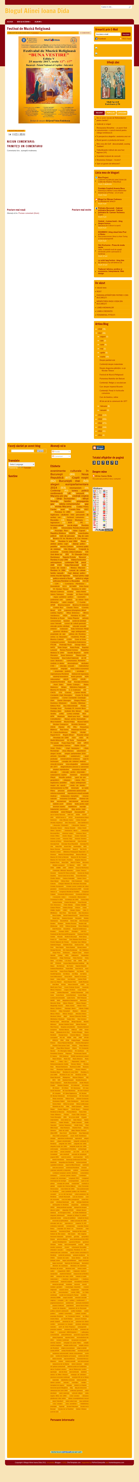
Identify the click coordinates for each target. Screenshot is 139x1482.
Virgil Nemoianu (72, 748)
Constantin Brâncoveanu (65, 894)
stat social (85, 801)
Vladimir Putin (76, 1127)
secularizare (61, 801)
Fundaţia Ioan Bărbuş (79, 942)
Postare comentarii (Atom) (28, 213)
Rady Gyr (63, 1061)
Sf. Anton (56, 1088)
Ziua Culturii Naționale (70, 658)
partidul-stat (69, 1303)
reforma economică (57, 793)
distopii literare (81, 1210)
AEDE (78, 814)
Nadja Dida (71, 1019)
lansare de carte (63, 1258)
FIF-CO (83, 931)
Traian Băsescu (55, 1114)
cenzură (80, 493)
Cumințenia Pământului (74, 584)
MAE (58, 1000)
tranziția (69, 1385)
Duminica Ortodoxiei (58, 703)
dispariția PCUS (68, 1210)
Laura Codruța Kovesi (72, 987)
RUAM (82, 732)
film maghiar (82, 1234)
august (103, 337)
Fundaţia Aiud (55, 708)
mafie (52, 1271)
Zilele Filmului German (79, 1130)
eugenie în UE (81, 1223)
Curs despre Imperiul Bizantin (111, 387)
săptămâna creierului (67, 1380)
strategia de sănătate (78, 1374)
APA (51, 817)
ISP (51, 963)
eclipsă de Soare (83, 1218)
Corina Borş (85, 899)
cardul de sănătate (79, 621)
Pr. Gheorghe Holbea (65, 1051)
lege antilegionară (79, 631)
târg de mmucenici (80, 1388)
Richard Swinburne (62, 1067)
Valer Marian (77, 1120)
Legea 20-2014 (69, 989)
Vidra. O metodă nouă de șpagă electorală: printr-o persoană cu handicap (110, 252)
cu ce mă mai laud (65, 1194)
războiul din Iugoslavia (80, 674)
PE (81, 523)
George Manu (80, 645)
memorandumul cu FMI (59, 788)
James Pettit (82, 979)
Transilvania (81, 740)
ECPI (61, 926)
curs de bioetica (78, 1196)
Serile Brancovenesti (70, 1082)
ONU (80, 1029)
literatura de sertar (56, 1268)
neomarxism (75, 488)
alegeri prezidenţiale (64, 1141)
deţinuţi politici (79, 544)
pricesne (61, 791)
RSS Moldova (64, 1056)
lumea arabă (82, 1268)
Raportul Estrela (69, 557)
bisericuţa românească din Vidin (76, 1159)
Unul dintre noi (66, 1120)
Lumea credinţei (73, 714)
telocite (66, 1382)
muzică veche (63, 1289)
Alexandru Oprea (56, 828)
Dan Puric (63, 913)
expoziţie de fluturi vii (65, 1228)
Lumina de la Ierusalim (57, 998)
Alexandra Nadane (78, 825)
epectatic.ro (68, 1223)
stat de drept (63, 1372)
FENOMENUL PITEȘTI (106, 315)
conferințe (83, 1175)
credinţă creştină (80, 496)
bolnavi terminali (81, 1162)
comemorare (85, 1170)
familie (67, 501)
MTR (52, 716)
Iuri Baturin (71, 979)
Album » (38, 22)
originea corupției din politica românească (67, 1300)
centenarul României (72, 1167)
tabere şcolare (55, 1382)
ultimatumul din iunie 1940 (58, 1390)
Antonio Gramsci (80, 838)
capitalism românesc (56, 1165)
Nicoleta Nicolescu (79, 724)
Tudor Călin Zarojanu (79, 1114)
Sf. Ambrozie (75, 1085)
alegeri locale (55, 753)
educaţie (53, 772)
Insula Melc (69, 968)
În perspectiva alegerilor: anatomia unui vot (113, 136)
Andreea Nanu (81, 833)
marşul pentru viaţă (81, 576)
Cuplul (100, 215)
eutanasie (64, 629)
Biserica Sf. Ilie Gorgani (78, 857)
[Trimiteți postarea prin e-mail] (9, 134)
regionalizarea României (59, 674)
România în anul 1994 (68, 541)
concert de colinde (77, 570)
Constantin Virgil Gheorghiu (61, 695)
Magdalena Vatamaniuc (70, 1000)
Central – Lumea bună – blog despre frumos (110, 222)
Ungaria (84, 1117)
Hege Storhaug (65, 958)
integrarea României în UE (76, 1250)
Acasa (10, 22)
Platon (74, 1048)
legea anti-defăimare (69, 1260)
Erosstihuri (67, 929)
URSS (86, 743)
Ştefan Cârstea (81, 1409)
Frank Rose (63, 939)
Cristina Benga (67, 907)
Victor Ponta (55, 748)
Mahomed (83, 1000)
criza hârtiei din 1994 (67, 1189)
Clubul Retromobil (72, 565)
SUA (74, 737)
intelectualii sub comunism (58, 1252)
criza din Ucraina (56, 764)
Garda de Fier (79, 944)
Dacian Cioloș (75, 910)
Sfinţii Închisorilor (65, 498)
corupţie (70, 594)
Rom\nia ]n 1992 (75, 1067)
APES (74, 679)
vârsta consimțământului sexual (78, 1398)
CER (78, 865)
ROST (99, 292)
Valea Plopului (73, 618)
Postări (57, 452)
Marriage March (70, 1008)
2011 (100, 435)
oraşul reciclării (67, 1297)
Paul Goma (64, 729)
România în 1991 (78, 615)
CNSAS (71, 867)
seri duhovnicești (83, 1361)
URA (65, 1117)
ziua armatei (57, 1403)
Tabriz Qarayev (76, 1106)
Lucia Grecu (60, 995)
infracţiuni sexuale (56, 1250)
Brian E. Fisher (75, 862)
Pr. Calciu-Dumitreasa (58, 732)
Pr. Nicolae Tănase (60, 589)
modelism (69, 1284)
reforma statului (55, 1342)
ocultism (83, 1295)
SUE (81, 737)
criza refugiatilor (72, 764)
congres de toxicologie (58, 1178)
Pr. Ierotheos (79, 1051)
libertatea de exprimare (78, 1265)
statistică (83, 1372)
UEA (79, 743)
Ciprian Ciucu (81, 878)
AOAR (84, 814)
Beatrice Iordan (55, 852)
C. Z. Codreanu (74, 690)
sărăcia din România (77, 634)
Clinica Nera (65, 881)
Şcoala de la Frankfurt (65, 1409)
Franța (83, 706)
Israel (52, 979)
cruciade (53, 1194)
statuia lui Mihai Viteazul (58, 1374)
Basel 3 (75, 849)
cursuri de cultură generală (75, 623)
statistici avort (58, 804)
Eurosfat (74, 931)
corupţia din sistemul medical (74, 761)
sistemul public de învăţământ (77, 1366)
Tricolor (66, 1114)
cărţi (72, 1202)
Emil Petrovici (57, 929)
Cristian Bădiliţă (81, 905)
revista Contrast (66, 547)
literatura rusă (70, 1268)
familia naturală (56, 573)
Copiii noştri (80, 477)
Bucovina (86, 862)
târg (71, 1388)
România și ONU (81, 1074)
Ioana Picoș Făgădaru (67, 971)
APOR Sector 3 (61, 817)
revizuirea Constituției (68, 798)
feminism (73, 775)
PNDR (69, 1037)
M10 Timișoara (81, 998)
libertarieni (85, 1263)
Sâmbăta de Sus (58, 1106)
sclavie (61, 1361)
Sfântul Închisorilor (78, 560)
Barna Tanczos (55, 849)
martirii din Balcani (65, 1273)
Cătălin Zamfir (55, 910)
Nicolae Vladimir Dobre (66, 1024)
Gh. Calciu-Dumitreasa (70, 950)
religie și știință (81, 1348)
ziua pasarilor (80, 812)
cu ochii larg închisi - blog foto (111, 260)
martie (103, 357)
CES (84, 865)
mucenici (77, 1284)
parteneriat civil (56, 600)
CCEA (69, 639)
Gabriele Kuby (67, 944)
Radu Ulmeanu (77, 1058)
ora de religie (72, 525)
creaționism (75, 1183)
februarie (104, 406)
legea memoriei (84, 1260)
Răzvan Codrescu (57, 591)
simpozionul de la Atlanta (61, 1364)
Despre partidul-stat (107, 360)
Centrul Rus (58, 607)
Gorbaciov (66, 952)
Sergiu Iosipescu (55, 1082)
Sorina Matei (57, 1104)
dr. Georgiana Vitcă (64, 1212)
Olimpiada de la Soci (62, 1032)
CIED (52, 867)
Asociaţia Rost (61, 531)
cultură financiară (64, 1196)
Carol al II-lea (80, 639)
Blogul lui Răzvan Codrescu (110, 199)
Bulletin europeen (58, 865)
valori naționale (64, 1393)
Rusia (83, 541)
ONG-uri (74, 1029)
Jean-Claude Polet (70, 982)
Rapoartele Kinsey (78, 1061)
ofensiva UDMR (55, 1297)
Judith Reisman (84, 982)
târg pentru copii (78, 809)
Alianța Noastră (70, 828)
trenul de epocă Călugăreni (59, 1388)
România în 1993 (62, 512)
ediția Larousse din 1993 (78, 1220)
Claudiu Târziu (72, 607)
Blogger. (58, 1462)
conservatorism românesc (70, 759)
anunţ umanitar (65, 1151)
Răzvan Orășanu (78, 1077)
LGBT (82, 984)
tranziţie (83, 806)
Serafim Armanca (81, 1080)
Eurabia (52, 931)
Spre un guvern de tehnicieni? (108, 164)
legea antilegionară (78, 783)
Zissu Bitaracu (67, 751)
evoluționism (70, 1226)
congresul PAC (74, 1178)
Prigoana (68, 1053)
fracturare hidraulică (56, 1236)
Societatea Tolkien (59, 1101)
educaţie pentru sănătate (59, 626)
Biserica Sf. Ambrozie (81, 605)
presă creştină (55, 1321)
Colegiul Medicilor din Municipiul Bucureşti (72, 883)
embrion (53, 629)
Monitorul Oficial (55, 1016)
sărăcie (69, 804)
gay (87, 504)
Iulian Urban (61, 979)
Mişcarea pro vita (58, 496)
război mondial (57, 1358)
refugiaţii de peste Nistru (72, 1342)
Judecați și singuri (104, 124)
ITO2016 (58, 963)
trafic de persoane (67, 536)
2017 (100, 333)
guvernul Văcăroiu (60, 631)
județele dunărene (79, 1255)
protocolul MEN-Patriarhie (68, 1332)
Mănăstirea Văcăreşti (57, 1019)
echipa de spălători (69, 1218)
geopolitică (54, 780)
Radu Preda (74, 647)
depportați (75, 1204)
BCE (85, 846)
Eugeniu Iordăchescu (79, 929)
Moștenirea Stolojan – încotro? (109, 160)
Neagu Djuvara (76, 1021)
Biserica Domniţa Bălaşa (66, 854)
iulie (102, 341)
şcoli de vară (54, 1411)
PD (69, 727)
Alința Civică (82, 828)
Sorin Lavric (85, 1101)
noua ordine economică (80, 668)
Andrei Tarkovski (80, 836)
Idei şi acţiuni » (24, 22)
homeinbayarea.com (116, 1462)
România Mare (55, 1072)
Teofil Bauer (76, 1109)
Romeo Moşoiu (81, 1069)
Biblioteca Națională (78, 687)
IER (67, 554)
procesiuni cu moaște (65, 1324)
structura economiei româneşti (60, 1377)
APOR (52, 605)
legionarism (54, 523)
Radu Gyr (67, 1058)
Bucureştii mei (69, 480)
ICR (59, 610)
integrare (67, 780)
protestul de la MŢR (71, 1329)
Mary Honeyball (64, 1011)
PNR (80, 1037)
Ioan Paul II (79, 968)
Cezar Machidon (81, 875)
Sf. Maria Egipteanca (70, 1093)
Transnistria (54, 658)
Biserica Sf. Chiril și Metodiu (59, 857)
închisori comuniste (75, 517)
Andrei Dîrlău (54, 836)
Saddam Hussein (68, 1080)
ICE (75, 960)
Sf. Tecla (70, 740)
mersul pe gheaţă (58, 1284)
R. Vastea (53, 1056)
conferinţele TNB (71, 562)
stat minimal (73, 801)
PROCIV (55, 1040)
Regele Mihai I (68, 735)
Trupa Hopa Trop (68, 743)
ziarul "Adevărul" (58, 1401)
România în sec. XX (66, 1074)
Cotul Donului (82, 902)
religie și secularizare (67, 1348)
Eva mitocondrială (70, 706)
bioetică (67, 621)
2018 (100, 329)
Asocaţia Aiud (54, 844)
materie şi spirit (81, 1276)
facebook (79, 1228)
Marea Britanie (68, 1003)
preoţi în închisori (80, 1319)
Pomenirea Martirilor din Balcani (112, 379)
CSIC (59, 565)
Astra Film (59, 846)
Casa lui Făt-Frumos (82, 867)
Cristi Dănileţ (68, 905)
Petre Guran (84, 586)
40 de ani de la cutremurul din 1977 (113, 401)
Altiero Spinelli (55, 830)
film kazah (71, 1234)
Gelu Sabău (60, 947)
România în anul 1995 (59, 560)
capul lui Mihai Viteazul (73, 1165)
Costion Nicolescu (70, 902)
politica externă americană (59, 1311)
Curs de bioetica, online (109, 397)
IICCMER (73, 586)
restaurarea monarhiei (69, 796)
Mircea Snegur (68, 1013)
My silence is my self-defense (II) (110, 263)
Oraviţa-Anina (63, 1035)
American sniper (68, 833)
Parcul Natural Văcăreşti (65, 1043)
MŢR (65, 615)
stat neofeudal (74, 1372)
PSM (67, 1040)
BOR (70, 523)
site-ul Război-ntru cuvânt (77, 1369)
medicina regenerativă (70, 1279)
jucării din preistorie (65, 1255)
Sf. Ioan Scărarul (83, 1090)
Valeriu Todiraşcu (57, 594)
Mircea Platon (55, 1013)
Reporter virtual (83, 735)
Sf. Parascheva (72, 1096)
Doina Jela (73, 921)
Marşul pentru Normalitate (75, 719)
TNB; (67, 1106)
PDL (75, 727)
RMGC (73, 732)
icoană (80, 1244)
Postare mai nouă (16, 209)
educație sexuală (79, 626)
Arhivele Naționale (69, 841)
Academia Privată (78, 637)
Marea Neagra (81, 1003)
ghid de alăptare (62, 1239)
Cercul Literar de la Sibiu (66, 875)
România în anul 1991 (70, 1072)
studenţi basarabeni (60, 676)
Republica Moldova (58, 533)
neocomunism (63, 1292)
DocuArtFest (64, 921)
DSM (65, 910)
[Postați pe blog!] (16, 134)
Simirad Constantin (83, 1098)
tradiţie (84, 1382)
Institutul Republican (56, 968)
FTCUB (53, 645)
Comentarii (58, 456)
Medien (75, 1011)
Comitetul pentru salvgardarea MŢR (70, 889)
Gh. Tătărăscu (84, 950)
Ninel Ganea (54, 1027)
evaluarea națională (56, 1226)
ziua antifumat (84, 1401)
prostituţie (80, 671)
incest (67, 1247)
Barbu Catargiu (73, 684)
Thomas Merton (72, 1112)
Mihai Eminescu (73, 613)
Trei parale (54, 743)
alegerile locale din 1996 (78, 1146)
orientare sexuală (80, 1297)
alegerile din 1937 (65, 1143)
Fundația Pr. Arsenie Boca (75, 708)
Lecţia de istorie (57, 568)
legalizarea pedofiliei (58, 783)
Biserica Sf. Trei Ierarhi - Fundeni (61, 860)
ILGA (84, 565)
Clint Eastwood (77, 881)
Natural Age (65, 1021)
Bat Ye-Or (83, 849)
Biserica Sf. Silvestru (58, 690)
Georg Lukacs (82, 947)
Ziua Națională (84, 1133)
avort (63, 509)
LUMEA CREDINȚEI (105, 311)
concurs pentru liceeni (68, 1175)
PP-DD (86, 1037)
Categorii (122, 113)
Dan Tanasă (72, 913)
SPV (54, 1080)
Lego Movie (82, 989)
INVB (80, 960)
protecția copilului (56, 1329)
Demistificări (55, 586)
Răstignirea (66, 1077)
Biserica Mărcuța (81, 854)
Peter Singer (62, 647)
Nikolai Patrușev (81, 1024)
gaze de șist (80, 777)
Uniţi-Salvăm (54, 1120)
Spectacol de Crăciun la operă (109, 226)
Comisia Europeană (56, 886)
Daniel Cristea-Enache (70, 915)
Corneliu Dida (74, 509)
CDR (57, 584)
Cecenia (53, 873)
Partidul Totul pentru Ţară (61, 1045)
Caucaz (68, 692)
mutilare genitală (56, 1287)
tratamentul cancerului (59, 809)
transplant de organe (57, 1385)
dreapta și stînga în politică (76, 1215)
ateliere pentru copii (59, 544)
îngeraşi (61, 1406)
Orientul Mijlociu (75, 1035)
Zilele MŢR (53, 1133)
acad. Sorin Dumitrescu (78, 1136)
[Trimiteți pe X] (18, 134)
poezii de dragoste (59, 1308)
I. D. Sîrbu (59, 960)
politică (69, 600)
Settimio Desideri (63, 1085)
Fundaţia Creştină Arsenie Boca (111, 188)
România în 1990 (79, 589)
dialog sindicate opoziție (64, 1207)
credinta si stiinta (57, 663)
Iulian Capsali (79, 531)
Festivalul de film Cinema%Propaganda (62, 934)
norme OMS (75, 1292)
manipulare (53, 1273)
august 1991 (54, 1157)
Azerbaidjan (77, 846)
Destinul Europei (67, 918)
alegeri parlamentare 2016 (75, 753)
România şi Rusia (57, 618)
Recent (99, 113)
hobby (60, 1244)
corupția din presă (63, 1183)
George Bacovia (55, 950)
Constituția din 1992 (71, 899)
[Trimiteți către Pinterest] (24, 134)
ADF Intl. (70, 814)
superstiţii (56, 1380)
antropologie (82, 1149)
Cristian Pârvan (55, 907)
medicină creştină (66, 1281)
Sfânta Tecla (70, 1098)
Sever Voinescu (67, 655)
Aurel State (58, 684)
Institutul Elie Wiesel (73, 711)
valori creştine (67, 602)
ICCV (65, 586)
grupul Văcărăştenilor (59, 1242)
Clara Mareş (54, 881)
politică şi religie (82, 578)
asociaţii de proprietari (79, 1154)
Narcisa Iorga (54, 1021)
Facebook (102, 39)
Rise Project (103, 177)
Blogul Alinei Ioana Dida (37, 10)
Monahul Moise (81, 1013)
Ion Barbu (80, 971)
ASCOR (86, 581)
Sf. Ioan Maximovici (69, 1090)
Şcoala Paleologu (72, 1406)
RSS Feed (126, 39)
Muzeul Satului (83, 722)
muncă (84, 1284)
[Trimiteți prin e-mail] (13, 134)
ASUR (83, 679)
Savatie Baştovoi (74, 653)
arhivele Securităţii (58, 756)
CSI (60, 692)
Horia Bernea (77, 958)
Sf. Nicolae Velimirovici (57, 1096)
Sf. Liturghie (56, 1093)
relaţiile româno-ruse (70, 1345)
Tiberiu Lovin (81, 655)
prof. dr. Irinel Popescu (67, 1327)
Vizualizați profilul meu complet (107, 479)
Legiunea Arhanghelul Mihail (75, 610)
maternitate (54, 1279)
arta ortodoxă (64, 1154)
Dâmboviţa (53, 926)
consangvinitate (74, 1181)
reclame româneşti (63, 1340)
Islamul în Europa (80, 976)
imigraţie (64, 668)
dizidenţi (53, 1212)
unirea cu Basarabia (58, 637)
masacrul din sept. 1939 (65, 1276)
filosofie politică (65, 777)
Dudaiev (60, 923)
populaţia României (56, 1316)
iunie (102, 345)
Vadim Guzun (80, 745)
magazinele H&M (64, 1271)
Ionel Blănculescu (56, 976)
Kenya (63, 984)
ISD (85, 960)
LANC (61, 714)
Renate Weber (76, 1064)
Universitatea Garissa (62, 745)
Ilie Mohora (60, 966)
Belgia (63, 687)
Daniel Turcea (84, 915)
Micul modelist (55, 722)
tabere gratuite (81, 1380)
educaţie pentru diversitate (73, 772)
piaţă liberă (70, 1305)
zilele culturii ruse (71, 1401)
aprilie (102, 353)
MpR (65, 1016)
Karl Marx (56, 984)
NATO (52, 647)
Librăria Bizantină (62, 992)
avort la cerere (66, 1157)
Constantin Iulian (59, 897)
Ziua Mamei (73, 1133)
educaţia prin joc (56, 1223)
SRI (59, 1080)
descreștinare (73, 663)
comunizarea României (76, 660)
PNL (75, 1037)
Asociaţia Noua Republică (69, 844)
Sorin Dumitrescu (72, 1101)
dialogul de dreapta (80, 1207)
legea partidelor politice (63, 597)
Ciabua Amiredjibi (68, 878)
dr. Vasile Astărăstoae (79, 1212)
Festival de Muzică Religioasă (28, 29)
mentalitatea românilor (82, 1281)
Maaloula (61, 716)
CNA (64, 867)
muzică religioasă (16, 131)
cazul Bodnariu (56, 660)
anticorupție (54, 1149)
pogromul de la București (77, 1308)
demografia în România (60, 1204)
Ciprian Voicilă (80, 692)
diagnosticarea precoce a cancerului (75, 767)
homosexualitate (56, 525)
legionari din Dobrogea (72, 1263)
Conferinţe (55, 490)
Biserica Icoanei (64, 605)
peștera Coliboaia (58, 1305)
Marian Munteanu (75, 520)
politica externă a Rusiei (62, 578)
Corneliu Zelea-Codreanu (72, 552)
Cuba (84, 907)
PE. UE (62, 1037)
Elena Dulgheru (84, 926)
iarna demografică (70, 1244)
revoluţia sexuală (83, 1350)
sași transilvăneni (69, 1358)
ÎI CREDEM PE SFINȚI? (107, 201)
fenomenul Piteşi (64, 1231)
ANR (52, 565)
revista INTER (54, 1350)
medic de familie (77, 785)
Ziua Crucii (63, 1133)
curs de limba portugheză (70, 1199)
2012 (100, 431)
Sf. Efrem (65, 1088)
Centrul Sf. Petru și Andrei (66, 873)
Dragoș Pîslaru (80, 700)
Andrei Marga (67, 836)
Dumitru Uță (82, 923)
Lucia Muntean (71, 995)
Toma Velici (82, 1112)
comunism (80, 512)
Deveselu (78, 918)
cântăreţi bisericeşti (62, 1202)
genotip (76, 1236)
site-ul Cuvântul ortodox (58, 1369)
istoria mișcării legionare (60, 576)
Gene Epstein (70, 947)
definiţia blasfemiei (83, 1202)
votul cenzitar (74, 1396)
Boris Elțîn (65, 862)
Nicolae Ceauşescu (60, 724)
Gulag (60, 955)
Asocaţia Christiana (81, 682)
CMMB (58, 867)
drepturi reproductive (61, 769)
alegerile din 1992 (80, 1143)
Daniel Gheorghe (64, 700)
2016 (100, 415)
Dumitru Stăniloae (78, 703)
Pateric (74, 1045)
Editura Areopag (71, 926)
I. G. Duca (68, 960)
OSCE (52, 727)
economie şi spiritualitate (60, 1220)
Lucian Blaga (82, 995)
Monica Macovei (78, 568)
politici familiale (76, 1311)
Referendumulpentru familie (59, 1064)
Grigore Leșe (77, 952)
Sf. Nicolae (82, 1093)
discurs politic (54, 1210)
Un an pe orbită (74, 1117)
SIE (87, 1077)
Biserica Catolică (56, 639)
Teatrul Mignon (63, 1109)
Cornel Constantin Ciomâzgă (74, 698)
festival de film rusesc (57, 1234)
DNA (52, 700)
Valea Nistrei (81, 591)
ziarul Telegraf (66, 812)
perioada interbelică (82, 1303)
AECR (66, 679)
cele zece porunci (58, 1167)
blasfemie (53, 1162)
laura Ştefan (76, 1258)
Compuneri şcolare (57, 642)
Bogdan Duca (54, 862)
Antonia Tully (67, 838)
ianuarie (103, 410)
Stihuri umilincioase (82, 1104)
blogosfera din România (66, 1162)
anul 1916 (53, 1151)
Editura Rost (55, 706)
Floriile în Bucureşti (71, 936)
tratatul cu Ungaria (80, 1385)
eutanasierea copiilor (58, 775)
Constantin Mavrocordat (77, 897)
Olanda (61, 727)
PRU (62, 1040)
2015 (100, 419)
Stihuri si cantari (69, 1104)
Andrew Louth (55, 838)
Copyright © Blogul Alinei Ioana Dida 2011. (30, 1462)
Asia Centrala (82, 841)
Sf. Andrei (85, 1085)
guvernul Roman (75, 1242)
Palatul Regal (76, 1040)
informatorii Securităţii (79, 1247)
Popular (111, 113)
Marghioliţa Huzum (56, 1005)
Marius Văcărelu (55, 1008)
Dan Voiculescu (84, 913)
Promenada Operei (80, 1053)
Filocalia (59, 936)
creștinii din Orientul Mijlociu (66, 1186)
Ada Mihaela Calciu (66, 820)
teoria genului (76, 676)
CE (85, 690)
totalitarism (73, 806)
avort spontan (78, 1157)
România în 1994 (57, 570)
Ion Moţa (75, 974)
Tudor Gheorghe (55, 1117)
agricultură (78, 1138)
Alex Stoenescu (70, 822)
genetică (68, 1236)
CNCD (52, 692)
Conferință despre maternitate (111, 364)
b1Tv (87, 1157)
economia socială (79, 769)
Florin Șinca (82, 936)
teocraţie (75, 1382)
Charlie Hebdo (55, 878)
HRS (66, 955)
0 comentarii (85, 33)
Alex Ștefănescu (83, 822)
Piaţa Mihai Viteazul (63, 1048)
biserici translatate (58, 1159)
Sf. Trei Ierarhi (84, 1096)
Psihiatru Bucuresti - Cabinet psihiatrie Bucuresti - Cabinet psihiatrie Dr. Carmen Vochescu (111, 210)
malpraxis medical (80, 1271)
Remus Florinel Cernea (69, 650)
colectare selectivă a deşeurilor (60, 1170)
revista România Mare (68, 1350)
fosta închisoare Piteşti (80, 629)
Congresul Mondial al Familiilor (69, 891)
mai (102, 349)
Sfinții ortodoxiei (58, 1098)
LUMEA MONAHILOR (105, 308)
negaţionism (75, 1289)
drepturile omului (55, 1218)
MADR (52, 1000)
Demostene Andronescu (77, 642)
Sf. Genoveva (75, 1088)
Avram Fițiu (67, 846)
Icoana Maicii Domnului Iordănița (74, 963)
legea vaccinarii (57, 1263)
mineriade (75, 788)
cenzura (83, 1167)
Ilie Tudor (70, 966)
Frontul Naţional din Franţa (59, 942)
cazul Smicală (55, 623)
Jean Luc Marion (55, 982)
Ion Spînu (83, 974)
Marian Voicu (82, 1005)
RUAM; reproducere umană (80, 1056)
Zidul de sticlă (63, 1130)
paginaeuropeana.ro (56, 1303)
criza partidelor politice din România (74, 1191)
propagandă (82, 1327)
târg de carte (83, 536)
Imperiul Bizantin (81, 966)
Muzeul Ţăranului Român (78, 1016)
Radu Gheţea (57, 1058)
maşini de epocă (57, 785)
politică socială (81, 1313)
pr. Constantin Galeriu (73, 1316)
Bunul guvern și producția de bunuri (110, 140)
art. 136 (76, 1151)
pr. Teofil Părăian (66, 1319)
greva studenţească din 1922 (79, 1239)
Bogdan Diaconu (80, 860)
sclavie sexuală (70, 1361)
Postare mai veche (81, 209)
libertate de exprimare (60, 1265)
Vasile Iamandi (76, 1122)
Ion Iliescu (66, 974)
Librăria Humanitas (77, 992)
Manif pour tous (74, 716)
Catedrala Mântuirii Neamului (63, 870)
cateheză (86, 1165)
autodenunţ (75, 756)
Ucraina (70, 591)
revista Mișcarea (63, 506)
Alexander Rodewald (61, 825)
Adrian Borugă (81, 820)
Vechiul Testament (65, 1125)
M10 (84, 714)
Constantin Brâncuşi (82, 894)
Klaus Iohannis (73, 984)
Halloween (75, 955)
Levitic (52, 992)
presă (83, 562)
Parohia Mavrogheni (82, 1043)
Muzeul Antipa (69, 722)
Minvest (83, 1011)
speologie (53, 1372)
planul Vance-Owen (82, 1305)
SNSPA (72, 533)
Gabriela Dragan (55, 944)
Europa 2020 (63, 931)
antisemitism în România (68, 1149)
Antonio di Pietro (55, 841)
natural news (102, 288)
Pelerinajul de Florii (78, 729)
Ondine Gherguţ (77, 1032)
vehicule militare (77, 1393)
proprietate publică (63, 671)
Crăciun (77, 907)
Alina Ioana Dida (103, 476)
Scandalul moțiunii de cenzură (108, 156)
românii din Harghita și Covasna (66, 1356)
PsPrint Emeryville (98, 1462)
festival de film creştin (79, 1231)
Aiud (69, 682)
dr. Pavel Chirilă (82, 594)
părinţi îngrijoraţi (58, 1337)
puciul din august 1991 (81, 1334)
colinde (75, 1170)
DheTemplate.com (74, 1462)
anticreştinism (55, 562)
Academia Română (57, 682)
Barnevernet (66, 849)
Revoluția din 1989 (60, 737)
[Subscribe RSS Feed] (121, 39)
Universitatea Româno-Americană (75, 528)
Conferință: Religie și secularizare (113, 383)
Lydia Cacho (71, 998)
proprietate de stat (57, 634)
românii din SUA (83, 1356)
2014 (100, 423)
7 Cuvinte (81, 602)
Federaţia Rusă (65, 645)
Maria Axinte (70, 1005)
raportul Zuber (69, 1337)
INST (86, 509)
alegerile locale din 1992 (58, 1146)
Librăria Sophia (56, 613)
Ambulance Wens (71, 830)
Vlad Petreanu (65, 1127)
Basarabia (54, 520)
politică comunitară (65, 1313)
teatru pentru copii (82, 804)
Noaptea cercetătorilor (68, 1027)
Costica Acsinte (57, 902)
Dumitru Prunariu (71, 923)
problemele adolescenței (76, 791)
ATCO (70, 817)
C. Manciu (70, 865)
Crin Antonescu (55, 905)
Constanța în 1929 (56, 899)
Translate (27, 468)
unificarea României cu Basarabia (66, 581)
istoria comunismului (69, 504)
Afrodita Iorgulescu (56, 822)
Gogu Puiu (56, 952)
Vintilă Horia (78, 1125)
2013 (100, 427)
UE (69, 493)
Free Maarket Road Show (78, 939)
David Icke (56, 918)
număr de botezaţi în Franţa (69, 1295)
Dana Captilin (57, 915)
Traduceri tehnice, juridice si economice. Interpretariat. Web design (111, 271)
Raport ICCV (55, 735)
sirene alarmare (77, 1364)
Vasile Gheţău (64, 1122)
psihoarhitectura (66, 1334)
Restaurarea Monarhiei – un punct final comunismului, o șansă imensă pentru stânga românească (112, 130)
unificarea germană (76, 1390)
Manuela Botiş (55, 1003)
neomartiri (81, 597)
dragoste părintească (57, 1215)
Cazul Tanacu (81, 870)
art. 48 (83, 658)
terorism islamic (59, 806)
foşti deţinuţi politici (76, 573)
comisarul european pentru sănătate (65, 1173)
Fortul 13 (53, 939)
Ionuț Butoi (68, 976)
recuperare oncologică (79, 1340)
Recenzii (82, 557)
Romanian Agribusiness (64, 1069)
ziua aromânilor (71, 1403)
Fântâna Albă (55, 711)
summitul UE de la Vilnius (80, 1377)
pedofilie (53, 547)
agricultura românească (65, 1138)
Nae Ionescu (82, 1019)
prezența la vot (68, 1321)
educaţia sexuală (67, 666)
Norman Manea (64, 1029)
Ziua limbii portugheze (60, 1136)
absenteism (81, 751)
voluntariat (54, 812)
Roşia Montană (55, 1077)
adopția (52, 1138)
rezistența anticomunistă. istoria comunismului (67, 1353)
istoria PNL (80, 780)
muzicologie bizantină (73, 1287)
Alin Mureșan (69, 549)
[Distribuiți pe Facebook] (21, 134)
